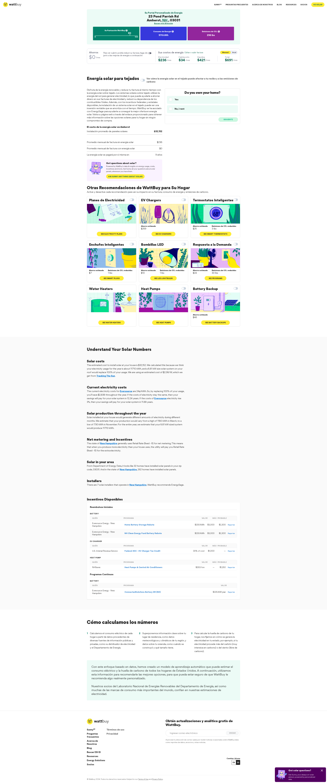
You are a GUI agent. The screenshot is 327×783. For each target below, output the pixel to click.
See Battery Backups (215, 323)
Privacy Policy (157, 779)
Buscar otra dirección (163, 23)
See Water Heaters (111, 323)
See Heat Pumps (163, 323)
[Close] (321, 770)
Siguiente (228, 119)
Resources (92, 756)
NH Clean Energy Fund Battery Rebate (143, 533)
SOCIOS (303, 5)
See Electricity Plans (111, 234)
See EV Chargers (163, 234)
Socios (90, 764)
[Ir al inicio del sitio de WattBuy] (12, 4)
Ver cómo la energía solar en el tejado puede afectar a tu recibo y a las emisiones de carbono (192, 80)
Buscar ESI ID (94, 752)
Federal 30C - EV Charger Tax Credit (142, 551)
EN (234, 762)
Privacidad (112, 733)
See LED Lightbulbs (163, 278)
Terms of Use (143, 779)
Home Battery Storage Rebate (139, 524)
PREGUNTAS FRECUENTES (237, 5)
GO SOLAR (317, 5)
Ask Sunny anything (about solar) (125, 176)
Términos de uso (115, 729)
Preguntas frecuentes (93, 735)
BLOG (279, 5)
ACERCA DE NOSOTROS (262, 5)
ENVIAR (232, 733)
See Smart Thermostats (215, 234)
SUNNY (217, 4)
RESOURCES (291, 5)
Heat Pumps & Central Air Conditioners (143, 567)
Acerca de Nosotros (92, 742)
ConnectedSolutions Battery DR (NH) (143, 592)
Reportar (231, 525)
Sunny (91, 729)
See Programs (215, 278)
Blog (89, 748)
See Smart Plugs (112, 278)
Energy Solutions (96, 760)
